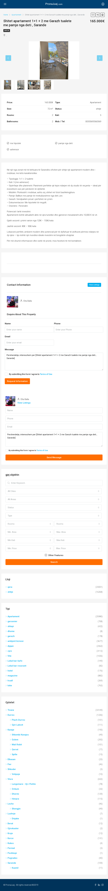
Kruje (10, 833)
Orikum (15, 789)
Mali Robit (17, 744)
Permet (11, 848)
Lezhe (11, 803)
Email (7, 336)
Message (9, 349)
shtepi (11, 626)
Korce (11, 838)
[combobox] (53, 491)
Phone (57, 323)
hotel (10, 670)
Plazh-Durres (18, 720)
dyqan (11, 646)
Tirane (11, 710)
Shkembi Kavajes (20, 734)
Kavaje (11, 730)
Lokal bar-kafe (15, 661)
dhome (11, 631)
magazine (12, 675)
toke (10, 685)
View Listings (94, 285)
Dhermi (15, 794)
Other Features (55, 555)
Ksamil (15, 868)
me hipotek (15, 143)
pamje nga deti (65, 143)
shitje (6, 30)
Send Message (54, 457)
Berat (10, 823)
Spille (14, 754)
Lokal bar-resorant (17, 666)
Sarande (12, 863)
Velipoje (16, 774)
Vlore (10, 779)
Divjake (15, 818)
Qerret (15, 749)
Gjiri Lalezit (17, 725)
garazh (11, 636)
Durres (11, 715)
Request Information (17, 381)
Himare (15, 799)
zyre (10, 651)
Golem (15, 739)
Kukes (11, 843)
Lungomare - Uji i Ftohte (24, 784)
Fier (9, 764)
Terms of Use (46, 374)
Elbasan (11, 759)
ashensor (14, 149)
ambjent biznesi (15, 641)
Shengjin (16, 808)
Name (8, 323)
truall (10, 680)
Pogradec (12, 858)
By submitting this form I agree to (30, 374)
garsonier (12, 621)
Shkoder (12, 769)
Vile (9, 656)
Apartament (13, 616)
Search (54, 562)
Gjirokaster (13, 828)
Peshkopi (12, 853)
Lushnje (11, 813)
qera (10, 587)
